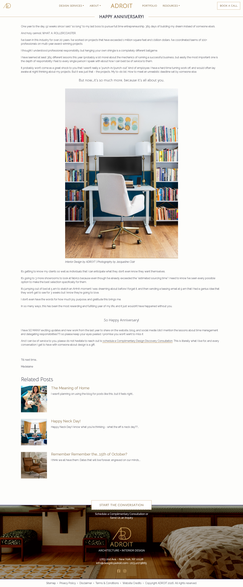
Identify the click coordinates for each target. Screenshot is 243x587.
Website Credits (132, 583)
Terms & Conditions (107, 583)
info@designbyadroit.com (112, 563)
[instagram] (125, 571)
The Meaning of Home (70, 388)
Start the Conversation (121, 505)
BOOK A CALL (229, 5)
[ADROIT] (7, 5)
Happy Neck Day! (66, 421)
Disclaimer (86, 583)
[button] (71, 5)
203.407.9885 (138, 563)
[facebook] (119, 571)
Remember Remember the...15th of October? (89, 454)
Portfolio (149, 5)
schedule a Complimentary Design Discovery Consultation (137, 340)
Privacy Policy (68, 583)
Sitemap (51, 583)
